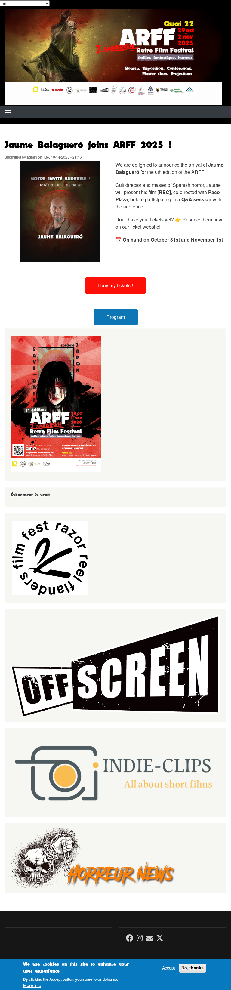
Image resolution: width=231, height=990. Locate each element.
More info (32, 985)
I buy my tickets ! (115, 285)
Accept (168, 968)
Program (115, 316)
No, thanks (192, 967)
